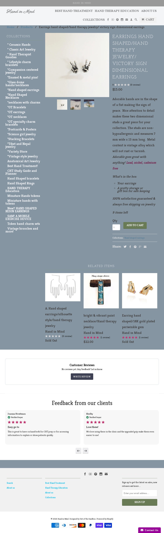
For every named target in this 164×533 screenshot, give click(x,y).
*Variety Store (17, 152)
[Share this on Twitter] (124, 246)
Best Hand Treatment (74, 11)
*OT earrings (16, 112)
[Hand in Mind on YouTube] (112, 20)
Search (10, 483)
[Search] (136, 20)
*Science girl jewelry (21, 134)
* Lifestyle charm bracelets (18, 63)
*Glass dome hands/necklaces (17, 83)
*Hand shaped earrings (23, 90)
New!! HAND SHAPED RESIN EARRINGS (21, 209)
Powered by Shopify (105, 519)
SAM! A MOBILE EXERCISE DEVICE (18, 217)
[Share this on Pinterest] (134, 246)
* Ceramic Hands (18, 45)
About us (149, 11)
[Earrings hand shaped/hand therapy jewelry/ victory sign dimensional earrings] (77, 65)
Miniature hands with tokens (21, 202)
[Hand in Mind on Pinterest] (117, 20)
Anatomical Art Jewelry (23, 161)
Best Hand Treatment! (22, 166)
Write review (82, 376)
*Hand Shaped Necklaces (16, 96)
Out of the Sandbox (88, 519)
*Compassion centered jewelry (21, 71)
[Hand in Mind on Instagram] (122, 20)
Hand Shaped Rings (20, 183)
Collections (94, 20)
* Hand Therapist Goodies (18, 55)
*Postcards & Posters (21, 129)
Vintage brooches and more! (21, 230)
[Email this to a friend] (144, 246)
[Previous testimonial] (78, 451)
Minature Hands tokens (23, 196)
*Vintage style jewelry (22, 156)
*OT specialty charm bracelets (20, 123)
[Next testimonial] (85, 451)
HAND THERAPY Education (17, 189)
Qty (114, 221)
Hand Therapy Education (117, 11)
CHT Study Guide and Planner (21, 172)
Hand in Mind (20, 12)
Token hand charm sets (23, 224)
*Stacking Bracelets (20, 139)
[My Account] (131, 20)
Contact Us (150, 530)
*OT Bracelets (16, 107)
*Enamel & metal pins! (22, 77)
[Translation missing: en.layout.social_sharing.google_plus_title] (139, 246)
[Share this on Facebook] (129, 246)
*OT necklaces (17, 117)
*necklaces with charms (23, 102)
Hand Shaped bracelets (23, 178)
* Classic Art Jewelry (21, 49)
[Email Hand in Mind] (126, 20)
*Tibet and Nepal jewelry (17, 145)
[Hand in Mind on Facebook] (108, 20)
